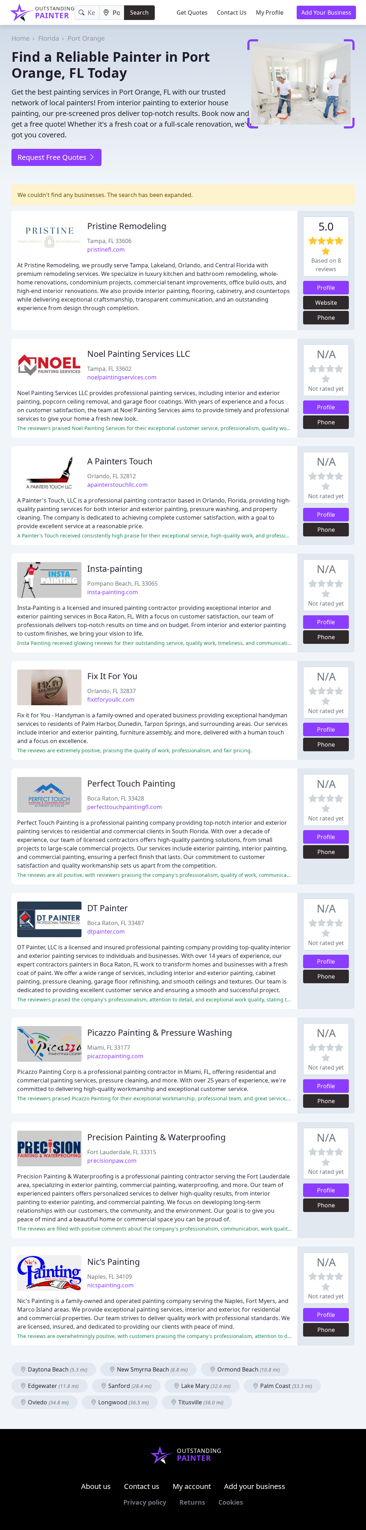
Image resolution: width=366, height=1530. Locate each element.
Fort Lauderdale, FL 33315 (121, 1152)
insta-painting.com (112, 592)
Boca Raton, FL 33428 (115, 798)
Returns (192, 1502)
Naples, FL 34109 (109, 1277)
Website (326, 303)
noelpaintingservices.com (122, 377)
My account (192, 1486)
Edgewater (52, 1386)
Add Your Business (326, 12)
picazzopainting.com (115, 1056)
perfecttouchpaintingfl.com (124, 807)
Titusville (200, 1402)
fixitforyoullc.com (110, 699)
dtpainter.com (106, 931)
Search (139, 12)
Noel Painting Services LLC (138, 353)
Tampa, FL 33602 (109, 369)
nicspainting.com (110, 1285)
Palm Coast (285, 1386)
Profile (326, 288)
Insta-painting (114, 568)
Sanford (129, 1386)
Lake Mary (205, 1386)
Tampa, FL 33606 (109, 241)
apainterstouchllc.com (117, 485)
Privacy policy (144, 1502)
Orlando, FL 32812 (111, 476)
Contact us (141, 1486)
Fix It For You (112, 676)
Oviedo (47, 1402)
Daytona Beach (56, 1369)
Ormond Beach (248, 1369)
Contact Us (232, 12)
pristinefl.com (106, 249)
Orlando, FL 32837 (111, 691)
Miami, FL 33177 (108, 1047)
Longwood (123, 1402)
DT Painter (107, 908)
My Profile (269, 12)
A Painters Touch (120, 461)
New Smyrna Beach (151, 1369)
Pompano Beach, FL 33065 (122, 583)
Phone (326, 318)
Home (20, 38)
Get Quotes (192, 12)
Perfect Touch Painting (131, 783)
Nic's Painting (113, 1261)
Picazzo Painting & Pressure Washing (159, 1032)
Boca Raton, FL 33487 (115, 923)
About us (96, 1486)
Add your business (254, 1486)
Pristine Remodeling (126, 226)
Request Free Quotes (53, 157)
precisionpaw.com (112, 1161)
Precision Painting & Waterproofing (156, 1137)
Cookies (230, 1502)
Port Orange (86, 38)
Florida (48, 38)
